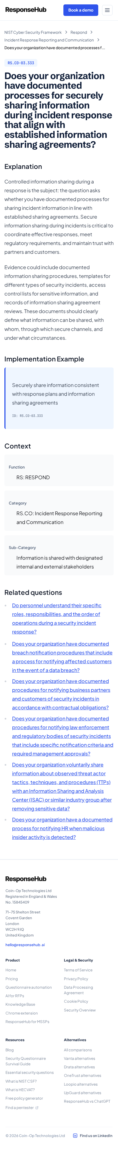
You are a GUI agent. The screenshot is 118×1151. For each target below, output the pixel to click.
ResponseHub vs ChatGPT (87, 1101)
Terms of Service (78, 970)
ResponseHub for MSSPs (27, 1021)
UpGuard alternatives (82, 1092)
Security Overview (80, 1010)
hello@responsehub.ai (25, 945)
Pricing (11, 978)
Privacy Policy (76, 978)
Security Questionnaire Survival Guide (25, 1061)
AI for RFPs (14, 995)
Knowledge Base (20, 1004)
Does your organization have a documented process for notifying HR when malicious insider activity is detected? (62, 828)
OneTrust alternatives (82, 1075)
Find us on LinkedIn (96, 1135)
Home (10, 970)
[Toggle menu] (107, 10)
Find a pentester (19, 1107)
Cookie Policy (76, 1001)
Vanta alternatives (79, 1058)
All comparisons (78, 1049)
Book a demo (80, 9)
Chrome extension (21, 1013)
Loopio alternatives (81, 1084)
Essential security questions (29, 1072)
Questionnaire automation (28, 987)
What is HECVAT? (20, 1089)
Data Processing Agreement (78, 990)
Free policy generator (24, 1098)
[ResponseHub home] (25, 10)
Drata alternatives (79, 1066)
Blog (9, 1049)
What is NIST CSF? (21, 1081)
